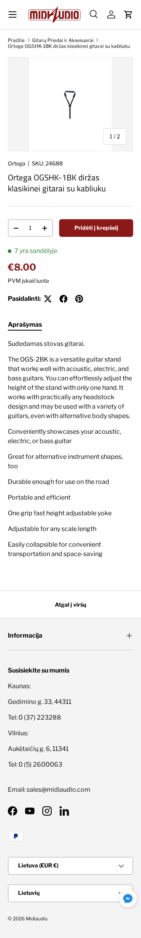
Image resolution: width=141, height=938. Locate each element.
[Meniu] (12, 14)
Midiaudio (36, 919)
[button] (128, 14)
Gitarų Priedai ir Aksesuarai (63, 40)
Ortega (16, 163)
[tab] (25, 324)
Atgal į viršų (70, 604)
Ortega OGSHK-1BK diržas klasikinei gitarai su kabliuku (69, 46)
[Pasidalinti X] (48, 299)
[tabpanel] (70, 452)
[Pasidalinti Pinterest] (79, 299)
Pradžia (16, 40)
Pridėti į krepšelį (96, 227)
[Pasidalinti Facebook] (63, 299)
